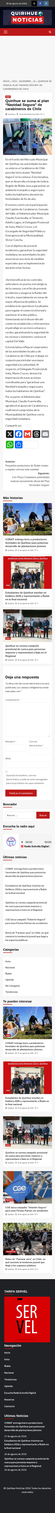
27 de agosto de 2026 (26, 550)
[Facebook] (40, 3)
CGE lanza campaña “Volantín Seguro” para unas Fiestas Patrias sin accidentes (26, 921)
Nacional (10, 967)
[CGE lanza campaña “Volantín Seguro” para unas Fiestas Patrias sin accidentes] (27, 1187)
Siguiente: (30, 479)
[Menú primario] (5, 32)
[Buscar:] (20, 815)
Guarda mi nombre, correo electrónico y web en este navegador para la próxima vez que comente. (27, 779)
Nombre (10, 741)
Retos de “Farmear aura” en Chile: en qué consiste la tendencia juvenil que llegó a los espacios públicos (27, 936)
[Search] (50, 32)
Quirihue (11, 114)
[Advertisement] (27, 56)
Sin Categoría (12, 985)
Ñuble (8, 973)
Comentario (13, 699)
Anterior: (26, 465)
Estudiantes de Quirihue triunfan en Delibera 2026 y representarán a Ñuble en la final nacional (27, 596)
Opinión (9, 979)
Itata (8, 97)
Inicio (7, 1352)
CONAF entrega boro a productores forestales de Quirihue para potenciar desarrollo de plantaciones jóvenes (26, 543)
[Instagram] (46, 3)
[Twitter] (34, 3)
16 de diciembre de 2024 (29, 114)
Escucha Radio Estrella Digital (20, 1392)
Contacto (9, 1406)
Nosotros (9, 1399)
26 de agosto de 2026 (26, 603)
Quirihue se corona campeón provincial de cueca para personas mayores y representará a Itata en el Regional (26, 906)
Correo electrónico (36, 743)
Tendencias (11, 991)
